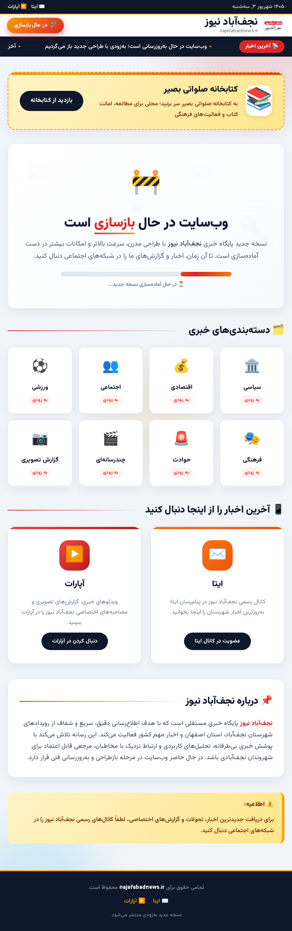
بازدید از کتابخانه (51, 100)
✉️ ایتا (38, 7)
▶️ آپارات (17, 7)
